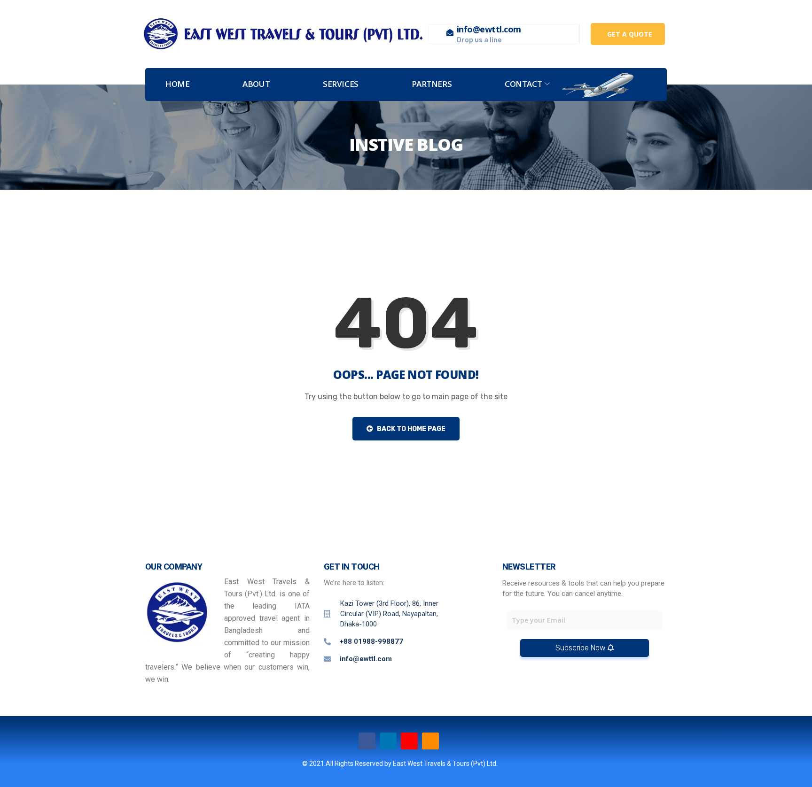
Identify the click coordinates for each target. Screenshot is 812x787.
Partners (432, 83)
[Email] (430, 741)
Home (177, 83)
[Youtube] (409, 741)
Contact (523, 83)
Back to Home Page (410, 429)
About (256, 83)
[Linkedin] (388, 741)
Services (340, 83)
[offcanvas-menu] (651, 85)
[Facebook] (367, 741)
